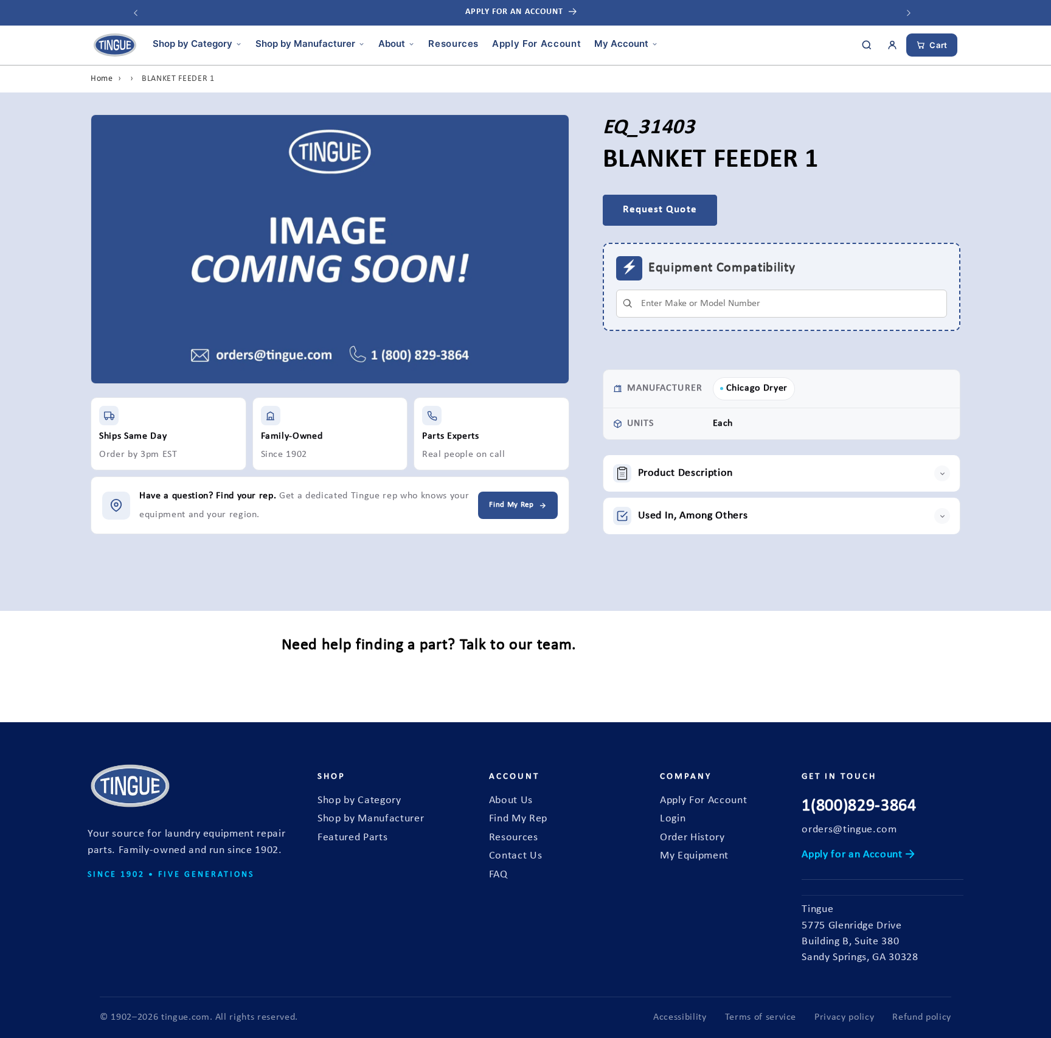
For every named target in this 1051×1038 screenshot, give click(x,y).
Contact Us (516, 856)
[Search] (866, 45)
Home (102, 78)
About (391, 43)
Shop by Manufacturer (305, 43)
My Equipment (694, 856)
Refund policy (921, 1017)
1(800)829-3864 (859, 806)
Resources (453, 43)
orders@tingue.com (849, 829)
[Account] (892, 45)
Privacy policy (844, 1017)
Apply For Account (536, 43)
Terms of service (761, 1017)
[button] (781, 473)
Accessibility (680, 1017)
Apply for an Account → (858, 854)
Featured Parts (352, 837)
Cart (938, 45)
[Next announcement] (908, 13)
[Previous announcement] (135, 13)
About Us (511, 800)
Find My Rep (518, 818)
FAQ (498, 874)
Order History (692, 837)
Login (672, 818)
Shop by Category (192, 43)
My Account (621, 43)
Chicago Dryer (757, 388)
